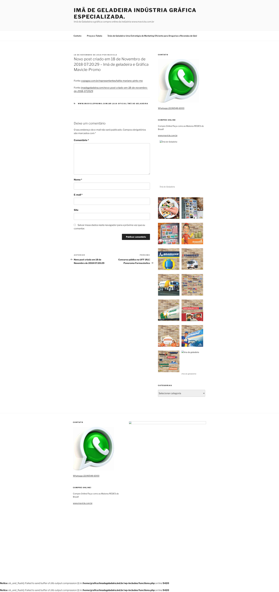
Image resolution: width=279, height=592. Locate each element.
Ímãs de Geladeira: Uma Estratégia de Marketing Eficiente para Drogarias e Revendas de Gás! (152, 36)
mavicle (112, 55)
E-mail (78, 194)
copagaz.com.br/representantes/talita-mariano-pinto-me (112, 80)
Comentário (81, 140)
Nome (78, 179)
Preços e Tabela (94, 36)
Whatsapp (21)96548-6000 (171, 108)
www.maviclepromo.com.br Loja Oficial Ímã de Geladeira (113, 104)
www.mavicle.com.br (167, 135)
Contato (77, 36)
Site (76, 210)
